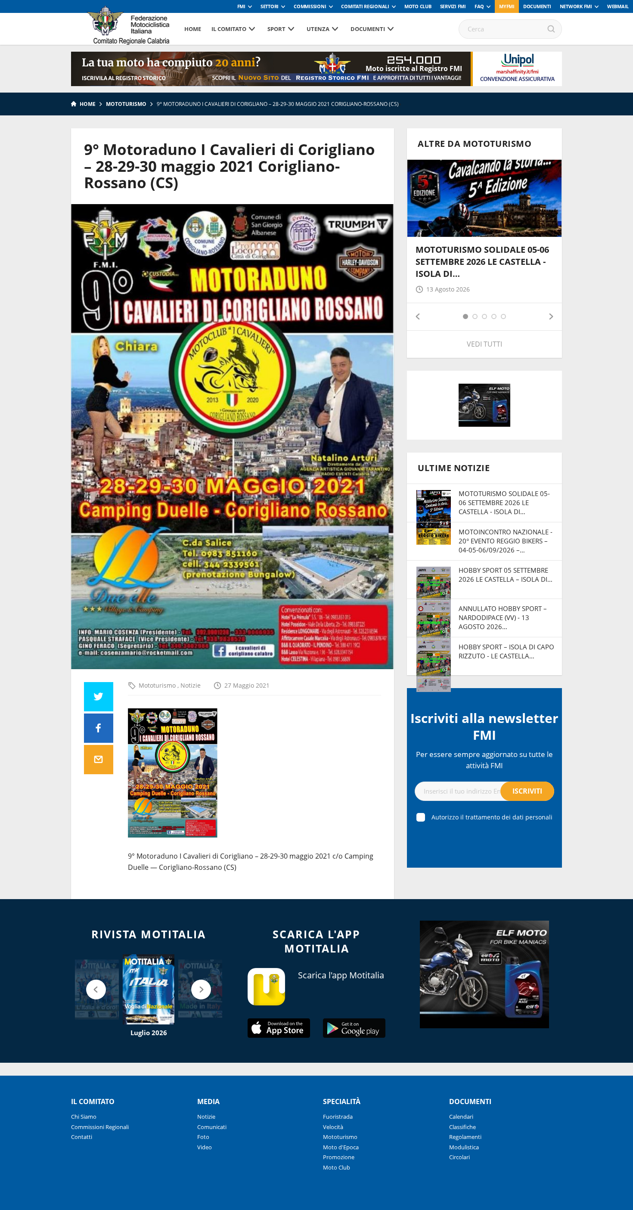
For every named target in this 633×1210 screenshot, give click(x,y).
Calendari (461, 1116)
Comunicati (212, 1127)
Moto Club (417, 6)
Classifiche (462, 1127)
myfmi (507, 6)
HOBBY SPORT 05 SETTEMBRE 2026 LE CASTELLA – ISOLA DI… (505, 574)
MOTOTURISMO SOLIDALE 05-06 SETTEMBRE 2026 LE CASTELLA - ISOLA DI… (482, 261)
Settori (270, 6)
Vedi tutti (484, 344)
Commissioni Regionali (100, 1127)
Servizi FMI (453, 6)
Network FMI (576, 6)
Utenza (318, 29)
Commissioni (310, 6)
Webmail (618, 6)
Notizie (190, 685)
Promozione (338, 1157)
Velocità (333, 1127)
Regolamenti (465, 1137)
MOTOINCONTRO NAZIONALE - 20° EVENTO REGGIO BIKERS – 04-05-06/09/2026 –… (505, 540)
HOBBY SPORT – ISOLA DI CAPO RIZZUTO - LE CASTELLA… (506, 651)
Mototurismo (126, 104)
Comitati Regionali (365, 6)
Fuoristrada (338, 1116)
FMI (241, 6)
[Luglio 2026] (148, 989)
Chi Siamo (83, 1116)
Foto (203, 1137)
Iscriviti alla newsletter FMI (484, 726)
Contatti (81, 1137)
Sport (276, 29)
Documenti (537, 6)
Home (192, 29)
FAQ (479, 6)
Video (204, 1147)
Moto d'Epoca (341, 1147)
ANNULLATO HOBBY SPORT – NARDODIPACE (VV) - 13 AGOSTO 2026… (503, 617)
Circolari (459, 1157)
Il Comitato (228, 29)
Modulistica (464, 1147)
